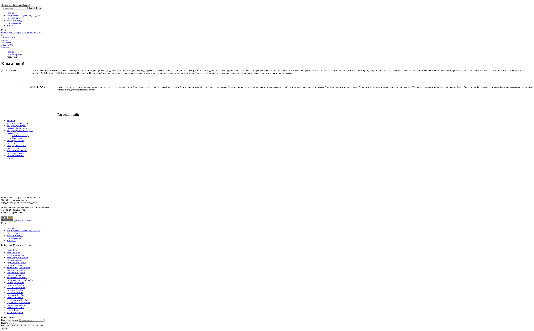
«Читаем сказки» (15, 23)
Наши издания (13, 148)
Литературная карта (16, 145)
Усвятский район (15, 312)
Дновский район (15, 265)
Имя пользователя (9, 320)
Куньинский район (16, 270)
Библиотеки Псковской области (15, 5)
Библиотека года (15, 20)
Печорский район (15, 290)
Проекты (11, 143)
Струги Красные (15, 310)
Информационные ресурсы (20, 130)
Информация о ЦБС (16, 125)
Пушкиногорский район (18, 302)
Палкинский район (16, 287)
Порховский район (16, 295)
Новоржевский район (17, 277)
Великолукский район (17, 257)
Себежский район (15, 307)
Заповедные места (15, 140)
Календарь (17, 138)
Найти (31, 8)
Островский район (15, 285)
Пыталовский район (16, 305)
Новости (11, 120)
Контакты (11, 25)
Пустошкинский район (18, 300)
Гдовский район (14, 54)
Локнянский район (16, 272)
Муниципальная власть (18, 123)
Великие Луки (13, 252)
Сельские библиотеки (17, 128)
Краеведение (13, 133)
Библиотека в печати (17, 150)
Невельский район (15, 275)
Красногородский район (18, 267)
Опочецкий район (15, 282)
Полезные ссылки (15, 153)
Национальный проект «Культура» (23, 15)
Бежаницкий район (16, 255)
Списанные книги (15, 155)
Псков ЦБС (12, 250)
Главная (10, 13)
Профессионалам (15, 18)
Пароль (4, 323)
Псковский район (15, 297)
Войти (38, 8)
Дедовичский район (16, 262)
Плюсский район (15, 292)
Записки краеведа (20, 135)
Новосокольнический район (20, 280)
